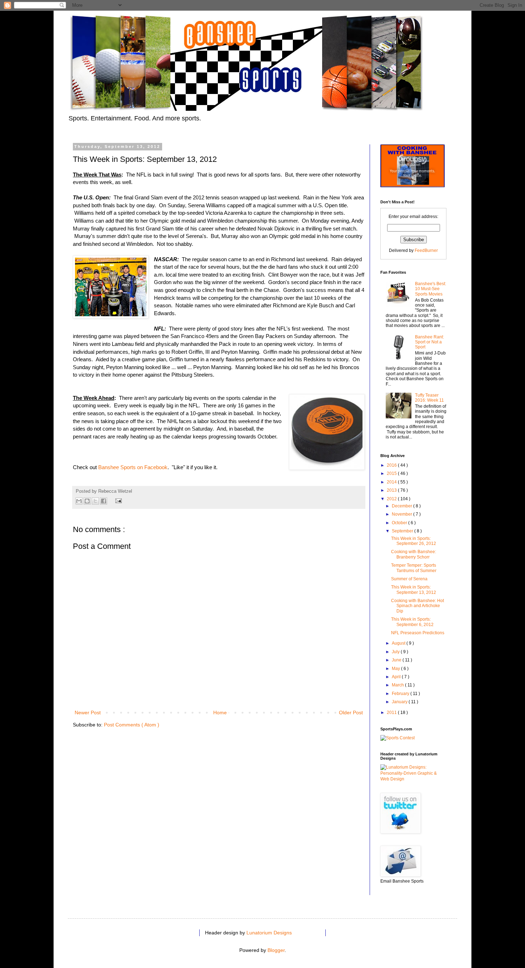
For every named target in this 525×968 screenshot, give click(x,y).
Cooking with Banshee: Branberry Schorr (413, 554)
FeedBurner (426, 250)
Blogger (276, 950)
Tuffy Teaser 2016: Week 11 (429, 398)
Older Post (351, 712)
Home (220, 712)
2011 (392, 712)
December (402, 505)
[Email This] (78, 501)
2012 (392, 498)
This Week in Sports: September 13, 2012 (413, 590)
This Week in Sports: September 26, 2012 (413, 541)
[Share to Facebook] (103, 501)
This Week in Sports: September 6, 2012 (412, 622)
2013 (392, 490)
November (402, 514)
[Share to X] (95, 501)
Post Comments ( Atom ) (131, 725)
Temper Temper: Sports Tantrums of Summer (413, 568)
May (396, 668)
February (401, 693)
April (397, 676)
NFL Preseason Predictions (417, 632)
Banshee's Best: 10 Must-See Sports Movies (430, 289)
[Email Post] (117, 500)
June (397, 659)
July (396, 651)
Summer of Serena (409, 578)
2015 (392, 473)
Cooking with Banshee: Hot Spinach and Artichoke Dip (417, 606)
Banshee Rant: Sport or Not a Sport (429, 342)
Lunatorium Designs (269, 932)
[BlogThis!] (87, 501)
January (400, 701)
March (398, 684)
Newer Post (88, 712)
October (400, 522)
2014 (392, 482)
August (399, 643)
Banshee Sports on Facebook (133, 467)
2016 (392, 465)
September (403, 530)
